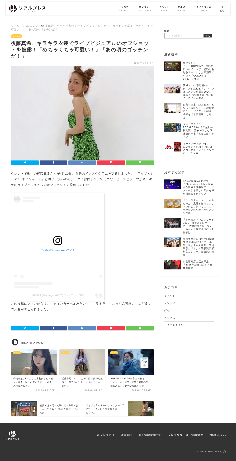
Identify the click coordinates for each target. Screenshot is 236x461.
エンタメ (143, 9)
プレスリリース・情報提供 (185, 435)
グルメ (181, 9)
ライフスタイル (202, 9)
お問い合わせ (218, 435)
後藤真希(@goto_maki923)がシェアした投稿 (58, 295)
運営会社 (126, 435)
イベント (164, 9)
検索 (167, 31)
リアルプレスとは (103, 435)
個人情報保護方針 (150, 435)
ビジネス (123, 9)
